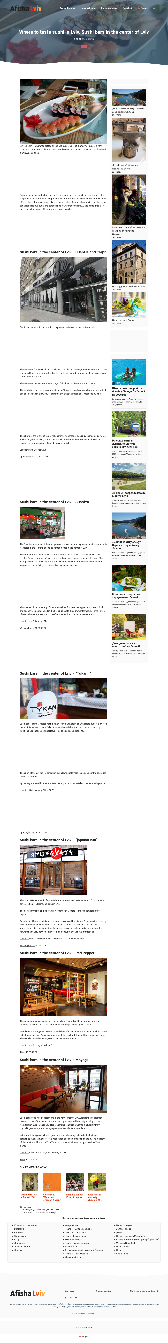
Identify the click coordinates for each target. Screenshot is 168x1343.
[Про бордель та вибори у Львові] (129, 262)
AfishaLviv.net (87, 1327)
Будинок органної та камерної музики (84, 1250)
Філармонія (71, 1246)
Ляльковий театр (73, 1257)
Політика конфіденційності (144, 1291)
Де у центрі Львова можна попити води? (40, 1213)
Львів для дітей (109, 8)
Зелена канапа (123, 1229)
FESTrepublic (122, 1246)
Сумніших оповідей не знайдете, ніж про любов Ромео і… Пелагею (128, 231)
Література (19, 1243)
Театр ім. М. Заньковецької (78, 1229)
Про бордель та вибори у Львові (128, 286)
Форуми (18, 1250)
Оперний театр (72, 1225)
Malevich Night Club (126, 1243)
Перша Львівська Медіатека (130, 1236)
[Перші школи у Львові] (129, 305)
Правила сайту (103, 1291)
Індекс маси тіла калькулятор (84, 1313)
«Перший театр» (73, 1239)
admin (91, 39)
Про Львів (127, 8)
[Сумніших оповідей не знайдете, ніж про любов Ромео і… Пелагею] (129, 200)
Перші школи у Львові (123, 320)
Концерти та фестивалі (25, 1225)
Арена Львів (122, 1253)
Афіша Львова (67, 8)
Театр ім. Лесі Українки (76, 1253)
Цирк (118, 1250)
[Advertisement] (63, 175)
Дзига (119, 1232)
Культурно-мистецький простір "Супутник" (137, 1239)
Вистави (18, 1232)
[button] (154, 8)
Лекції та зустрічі (22, 1246)
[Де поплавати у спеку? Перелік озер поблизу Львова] (129, 98)
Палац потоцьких (124, 1225)
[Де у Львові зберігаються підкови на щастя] (129, 140)
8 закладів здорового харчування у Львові (41, 1210)
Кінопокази (20, 1236)
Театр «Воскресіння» (75, 1236)
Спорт (17, 1239)
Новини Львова (88, 8)
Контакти (69, 1291)
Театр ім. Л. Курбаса (75, 1232)
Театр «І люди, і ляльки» (77, 1243)
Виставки (19, 1229)
